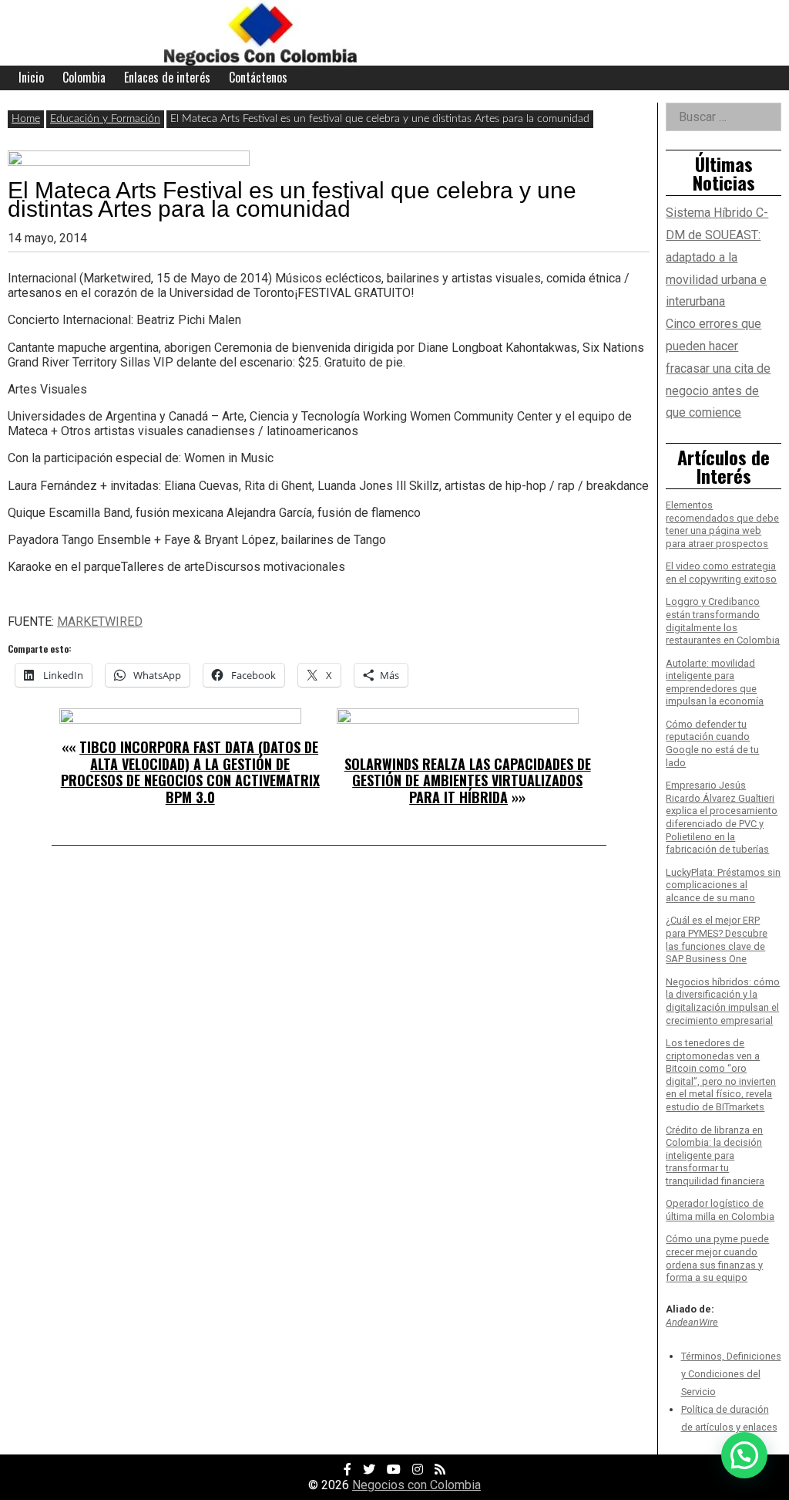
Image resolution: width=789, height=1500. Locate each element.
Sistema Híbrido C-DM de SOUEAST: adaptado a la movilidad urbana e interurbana (717, 257)
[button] (744, 1455)
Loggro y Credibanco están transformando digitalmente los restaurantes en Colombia (723, 621)
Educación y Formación (105, 118)
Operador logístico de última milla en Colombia (720, 1210)
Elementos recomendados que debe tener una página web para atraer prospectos (722, 524)
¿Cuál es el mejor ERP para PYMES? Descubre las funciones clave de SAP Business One (716, 939)
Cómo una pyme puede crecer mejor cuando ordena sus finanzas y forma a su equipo (717, 1258)
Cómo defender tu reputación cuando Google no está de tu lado (712, 743)
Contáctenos (258, 77)
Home (26, 118)
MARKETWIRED (100, 621)
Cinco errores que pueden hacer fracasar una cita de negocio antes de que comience (718, 368)
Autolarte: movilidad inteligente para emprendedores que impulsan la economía (715, 682)
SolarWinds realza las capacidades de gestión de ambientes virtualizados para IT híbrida (467, 780)
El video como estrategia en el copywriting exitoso (721, 572)
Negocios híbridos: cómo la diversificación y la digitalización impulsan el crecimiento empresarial (723, 1001)
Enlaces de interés (167, 77)
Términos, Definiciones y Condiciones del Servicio (731, 1373)
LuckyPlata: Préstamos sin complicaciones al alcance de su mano (723, 885)
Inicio (31, 77)
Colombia (84, 77)
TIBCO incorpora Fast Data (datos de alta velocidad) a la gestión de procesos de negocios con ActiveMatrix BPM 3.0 (190, 772)
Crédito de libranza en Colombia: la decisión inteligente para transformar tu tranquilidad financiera (715, 1156)
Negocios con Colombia (416, 1485)
